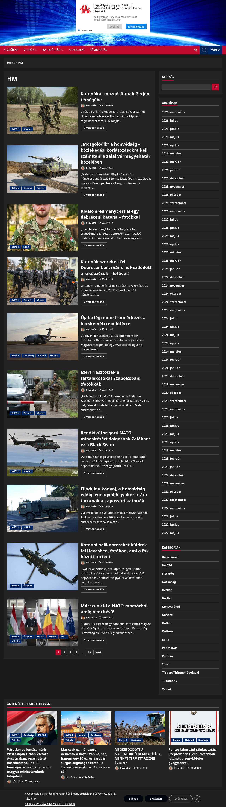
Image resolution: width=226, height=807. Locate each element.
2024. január (171, 368)
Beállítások (181, 798)
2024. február (171, 360)
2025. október (171, 195)
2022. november (173, 483)
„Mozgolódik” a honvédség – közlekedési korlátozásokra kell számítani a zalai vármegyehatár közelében (42, 169)
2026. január (171, 170)
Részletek (30, 798)
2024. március (172, 351)
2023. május (170, 434)
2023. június (170, 426)
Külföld (42, 355)
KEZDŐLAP (11, 50)
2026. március (172, 153)
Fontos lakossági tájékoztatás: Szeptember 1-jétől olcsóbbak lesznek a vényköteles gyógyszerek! (193, 756)
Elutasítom (156, 798)
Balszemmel (170, 557)
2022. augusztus (173, 508)
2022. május (170, 533)
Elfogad (133, 798)
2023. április (170, 442)
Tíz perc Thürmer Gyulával (180, 672)
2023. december (173, 376)
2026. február (171, 162)
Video (215, 50)
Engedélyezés (136, 26)
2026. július (170, 120)
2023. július (170, 417)
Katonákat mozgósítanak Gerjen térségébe (42, 110)
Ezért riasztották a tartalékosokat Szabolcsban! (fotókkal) (42, 394)
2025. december (173, 178)
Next (98, 652)
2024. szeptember (174, 302)
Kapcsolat (77, 50)
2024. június (170, 327)
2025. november (173, 186)
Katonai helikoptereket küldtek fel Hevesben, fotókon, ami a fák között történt (42, 567)
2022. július (170, 516)
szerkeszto (91, 617)
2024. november (173, 285)
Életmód (27, 188)
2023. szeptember (174, 401)
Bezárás (114, 26)
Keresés (168, 77)
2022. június (170, 524)
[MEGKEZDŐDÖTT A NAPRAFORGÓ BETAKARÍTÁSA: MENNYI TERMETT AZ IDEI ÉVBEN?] (140, 728)
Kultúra (167, 631)
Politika (54, 355)
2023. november (173, 384)
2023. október (171, 393)
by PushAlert (86, 30)
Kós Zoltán (91, 105)
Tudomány (169, 681)
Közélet (27, 129)
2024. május (170, 335)
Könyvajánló (171, 607)
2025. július (170, 219)
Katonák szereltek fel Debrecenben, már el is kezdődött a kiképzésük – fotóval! (42, 281)
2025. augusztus (173, 211)
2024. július (170, 318)
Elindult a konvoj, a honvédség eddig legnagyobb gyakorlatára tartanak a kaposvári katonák (42, 508)
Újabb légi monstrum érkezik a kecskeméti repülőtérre (42, 336)
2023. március (172, 450)
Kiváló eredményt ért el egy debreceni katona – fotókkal (42, 227)
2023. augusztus (173, 409)
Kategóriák (51, 50)
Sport (26, 246)
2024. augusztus (173, 310)
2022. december (173, 475)
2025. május (170, 236)
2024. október (171, 294)
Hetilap (167, 590)
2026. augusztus (173, 112)
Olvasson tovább (95, 128)
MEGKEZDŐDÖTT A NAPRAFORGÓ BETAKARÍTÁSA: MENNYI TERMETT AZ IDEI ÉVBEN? (138, 756)
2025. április (170, 244)
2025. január (171, 269)
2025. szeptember (174, 203)
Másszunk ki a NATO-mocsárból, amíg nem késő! (42, 622)
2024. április (170, 343)
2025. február (171, 261)
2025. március (172, 252)
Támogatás (98, 50)
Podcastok (169, 648)
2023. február (171, 458)
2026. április (170, 145)
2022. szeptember (174, 500)
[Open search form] (195, 50)
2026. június (170, 129)
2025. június (170, 228)
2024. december (173, 277)
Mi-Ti (63, 636)
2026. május (170, 137)
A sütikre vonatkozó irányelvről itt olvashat (50, 803)
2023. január (171, 467)
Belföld (15, 129)
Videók (29, 50)
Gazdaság (28, 355)
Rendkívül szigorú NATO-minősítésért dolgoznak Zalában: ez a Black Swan (42, 452)
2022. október (171, 492)
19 (89, 652)
